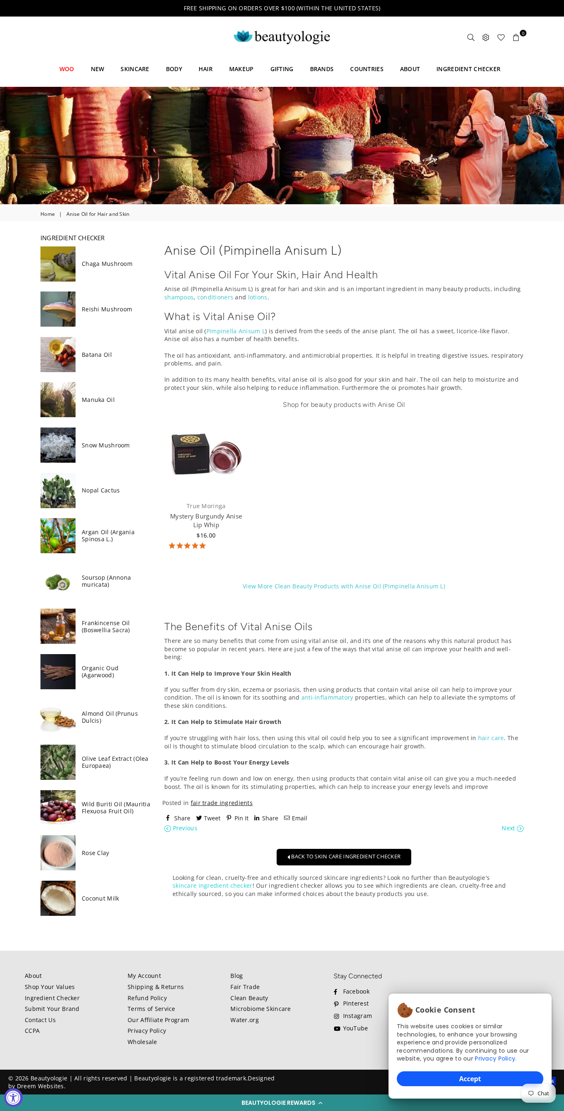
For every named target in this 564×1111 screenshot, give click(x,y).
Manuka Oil (98, 399)
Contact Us (40, 1020)
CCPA (32, 1031)
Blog (236, 976)
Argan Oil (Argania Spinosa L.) (108, 535)
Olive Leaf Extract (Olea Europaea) (115, 762)
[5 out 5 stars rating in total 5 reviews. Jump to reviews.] (187, 546)
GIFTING (282, 69)
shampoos (179, 297)
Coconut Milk (100, 898)
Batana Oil (97, 354)
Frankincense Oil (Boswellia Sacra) (106, 626)
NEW (97, 69)
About (33, 976)
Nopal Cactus (101, 490)
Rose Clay (95, 852)
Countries (367, 69)
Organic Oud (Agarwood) (100, 671)
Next (509, 828)
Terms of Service (151, 1009)
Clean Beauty (249, 998)
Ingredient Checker (52, 998)
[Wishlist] (501, 37)
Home (47, 214)
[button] (282, 1102)
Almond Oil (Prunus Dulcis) (110, 717)
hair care (491, 738)
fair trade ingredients (222, 803)
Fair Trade (245, 987)
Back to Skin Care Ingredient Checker (345, 856)
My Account (144, 976)
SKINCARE (135, 69)
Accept (470, 1078)
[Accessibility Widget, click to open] (13, 1097)
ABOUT (410, 69)
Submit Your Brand (52, 1009)
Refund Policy (147, 998)
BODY (174, 69)
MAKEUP (241, 69)
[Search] (471, 37)
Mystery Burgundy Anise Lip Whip (206, 520)
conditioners (215, 297)
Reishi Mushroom (107, 309)
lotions (258, 297)
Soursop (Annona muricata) (106, 581)
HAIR (206, 69)
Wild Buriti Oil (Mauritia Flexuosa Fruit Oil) (116, 807)
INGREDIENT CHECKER (468, 69)
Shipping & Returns (156, 987)
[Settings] (486, 37)
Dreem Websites (40, 1086)
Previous (184, 828)
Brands (322, 69)
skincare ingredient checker (213, 885)
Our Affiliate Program (158, 1020)
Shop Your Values (50, 987)
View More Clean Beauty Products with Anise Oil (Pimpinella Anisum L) (344, 586)
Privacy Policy (495, 1058)
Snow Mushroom (106, 445)
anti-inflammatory (327, 697)
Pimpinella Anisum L (235, 331)
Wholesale (142, 1042)
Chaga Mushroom (107, 263)
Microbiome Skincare (260, 1009)
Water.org (244, 1020)
